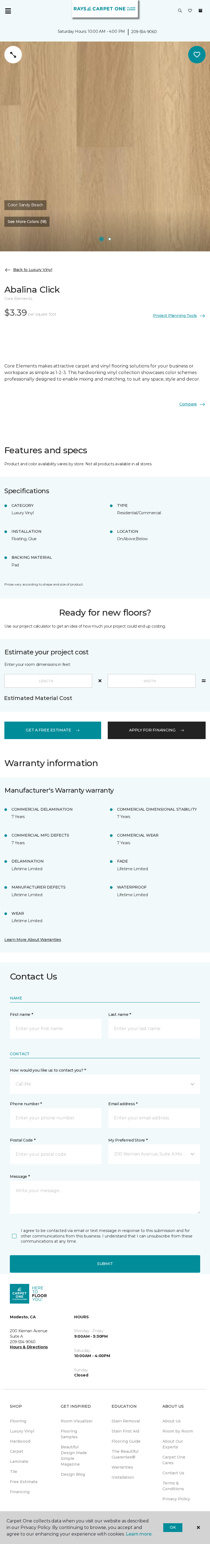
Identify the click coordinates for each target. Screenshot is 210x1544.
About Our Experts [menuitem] (172, 1444)
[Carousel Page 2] (109, 239)
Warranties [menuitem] (122, 1467)
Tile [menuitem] (13, 1471)
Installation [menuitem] (123, 1477)
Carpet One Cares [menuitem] (173, 1460)
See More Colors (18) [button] (27, 221)
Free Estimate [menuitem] (24, 1481)
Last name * (119, 1014)
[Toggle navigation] (7, 10)
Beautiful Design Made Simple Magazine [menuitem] (74, 1456)
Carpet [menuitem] (16, 1451)
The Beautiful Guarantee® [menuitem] (125, 1454)
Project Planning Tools (175, 315)
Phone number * (26, 1104)
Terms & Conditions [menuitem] (173, 1486)
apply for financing (152, 730)
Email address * (123, 1104)
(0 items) (200, 11)
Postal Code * (22, 1140)
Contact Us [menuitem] (173, 1473)
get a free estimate (48, 730)
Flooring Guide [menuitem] (126, 1441)
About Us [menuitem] (171, 1421)
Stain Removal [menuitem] (126, 1421)
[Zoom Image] (13, 54)
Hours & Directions (29, 1347)
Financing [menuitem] (20, 1491)
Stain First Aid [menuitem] (125, 1431)
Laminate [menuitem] (19, 1461)
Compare (188, 404)
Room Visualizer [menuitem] (77, 1421)
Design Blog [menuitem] (73, 1474)
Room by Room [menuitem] (177, 1431)
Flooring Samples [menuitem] (69, 1434)
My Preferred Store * (127, 1140)
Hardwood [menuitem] (20, 1441)
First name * (21, 1014)
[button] (180, 11)
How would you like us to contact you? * (48, 1070)
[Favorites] (190, 11)
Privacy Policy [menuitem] (176, 1498)
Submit (105, 1263)
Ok (173, 1527)
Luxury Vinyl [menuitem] (22, 1431)
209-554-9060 (144, 31)
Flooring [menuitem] (18, 1421)
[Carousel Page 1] (101, 239)
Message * (20, 1176)
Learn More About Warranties (32, 939)
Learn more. (139, 1534)
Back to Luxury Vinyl (32, 269)
